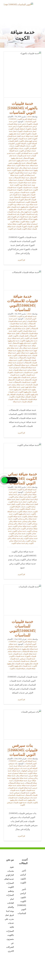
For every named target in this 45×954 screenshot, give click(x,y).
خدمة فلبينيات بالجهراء (24, 190)
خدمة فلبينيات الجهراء (24, 187)
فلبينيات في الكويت (14, 229)
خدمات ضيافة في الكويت (27, 151)
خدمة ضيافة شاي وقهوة (25, 350)
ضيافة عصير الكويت (23, 224)
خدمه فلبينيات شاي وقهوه (29, 207)
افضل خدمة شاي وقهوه (17, 134)
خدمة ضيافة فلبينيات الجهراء (18, 173)
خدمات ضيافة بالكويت (24, 511)
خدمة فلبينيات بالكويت (27, 375)
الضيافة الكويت (32, 143)
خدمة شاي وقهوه (22, 160)
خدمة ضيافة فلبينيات (14, 649)
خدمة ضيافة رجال (25, 168)
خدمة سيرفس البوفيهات (29, 771)
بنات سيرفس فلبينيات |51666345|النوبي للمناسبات (22, 724)
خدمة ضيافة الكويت (22, 165)
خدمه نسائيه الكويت (31, 538)
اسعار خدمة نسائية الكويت (17, 502)
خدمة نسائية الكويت (30, 536)
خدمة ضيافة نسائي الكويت (22, 526)
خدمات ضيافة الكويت (16, 148)
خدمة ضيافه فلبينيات (24, 182)
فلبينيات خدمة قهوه (25, 802)
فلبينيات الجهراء (27, 226)
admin (29, 117)
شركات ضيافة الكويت (25, 219)
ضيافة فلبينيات (30, 668)
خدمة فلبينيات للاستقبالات (21, 382)
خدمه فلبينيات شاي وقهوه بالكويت (19, 666)
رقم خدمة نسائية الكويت (19, 543)
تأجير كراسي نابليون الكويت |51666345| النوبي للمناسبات (22, 901)
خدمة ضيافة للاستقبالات (21, 178)
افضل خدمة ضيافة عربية (30, 136)
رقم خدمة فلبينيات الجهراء (29, 214)
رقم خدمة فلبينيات (14, 212)
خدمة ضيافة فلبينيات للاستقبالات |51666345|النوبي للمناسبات (22, 280)
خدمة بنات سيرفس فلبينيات (17, 768)
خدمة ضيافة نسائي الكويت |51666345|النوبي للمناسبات (22, 455)
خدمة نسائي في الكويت (17, 533)
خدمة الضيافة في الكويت (24, 153)
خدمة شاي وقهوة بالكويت (28, 341)
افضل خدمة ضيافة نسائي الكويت (27, 504)
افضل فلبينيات (13, 141)
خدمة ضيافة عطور (23, 353)
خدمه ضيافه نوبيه (31, 204)
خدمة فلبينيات (28, 372)
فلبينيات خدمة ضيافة (14, 226)
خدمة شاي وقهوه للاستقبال (21, 343)
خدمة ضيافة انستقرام (15, 646)
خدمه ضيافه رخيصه (18, 385)
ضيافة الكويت (24, 222)
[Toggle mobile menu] (40, 7)
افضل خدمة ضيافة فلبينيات (21, 328)
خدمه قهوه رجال (26, 212)
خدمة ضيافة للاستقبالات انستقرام (24, 367)
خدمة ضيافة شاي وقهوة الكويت (22, 170)
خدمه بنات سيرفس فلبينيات (27, 798)
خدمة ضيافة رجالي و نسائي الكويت (24, 519)
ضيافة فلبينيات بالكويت (17, 397)
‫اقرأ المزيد (21, 260)
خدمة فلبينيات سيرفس (21, 192)
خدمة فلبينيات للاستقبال (22, 197)
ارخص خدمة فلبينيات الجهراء (27, 126)
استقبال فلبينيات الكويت (17, 129)
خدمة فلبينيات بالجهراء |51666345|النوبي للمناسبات (22, 74)
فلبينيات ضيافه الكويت (29, 229)
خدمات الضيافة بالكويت (27, 509)
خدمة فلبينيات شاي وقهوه (21, 377)
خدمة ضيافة (34, 165)
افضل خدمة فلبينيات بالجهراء (22, 139)
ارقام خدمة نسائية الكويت (29, 499)
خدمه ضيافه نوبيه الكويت (16, 204)
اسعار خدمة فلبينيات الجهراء (27, 131)
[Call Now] (4, 480)
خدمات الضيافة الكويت (22, 146)
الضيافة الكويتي (20, 143)
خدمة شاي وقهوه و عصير (17, 163)
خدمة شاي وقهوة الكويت (21, 514)
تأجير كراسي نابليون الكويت (23, 877)
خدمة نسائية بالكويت (15, 536)
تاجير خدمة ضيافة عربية (16, 338)
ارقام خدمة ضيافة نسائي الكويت (20, 497)
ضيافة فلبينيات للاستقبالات (28, 399)
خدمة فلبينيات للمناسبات (16, 202)
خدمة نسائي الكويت (19, 531)
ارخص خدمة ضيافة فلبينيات (17, 124)
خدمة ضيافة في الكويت (27, 175)
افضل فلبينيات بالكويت (20, 336)
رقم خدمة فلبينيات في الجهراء (21, 217)
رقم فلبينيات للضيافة (17, 394)
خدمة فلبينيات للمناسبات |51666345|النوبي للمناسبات (22, 600)
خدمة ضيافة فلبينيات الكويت (21, 355)
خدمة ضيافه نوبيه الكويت (22, 185)
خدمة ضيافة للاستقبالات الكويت (18, 365)
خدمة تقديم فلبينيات (23, 156)
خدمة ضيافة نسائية (14, 651)
